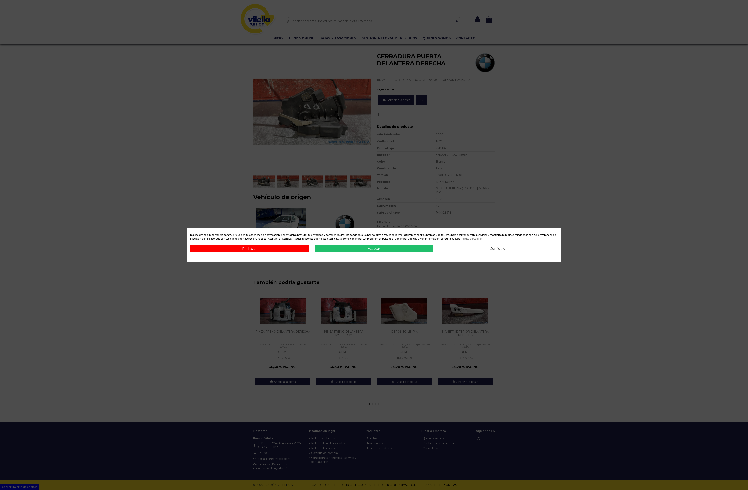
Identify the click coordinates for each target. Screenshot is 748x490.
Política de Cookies (471, 239)
